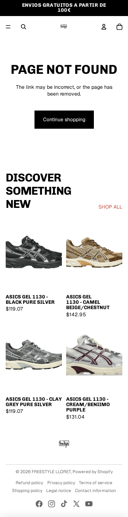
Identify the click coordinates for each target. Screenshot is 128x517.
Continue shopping (64, 119)
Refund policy (29, 483)
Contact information (95, 490)
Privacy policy (61, 483)
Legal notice (58, 490)
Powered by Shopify (93, 472)
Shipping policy (27, 490)
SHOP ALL (110, 207)
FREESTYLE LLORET (51, 472)
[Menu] (8, 27)
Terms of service (95, 483)
